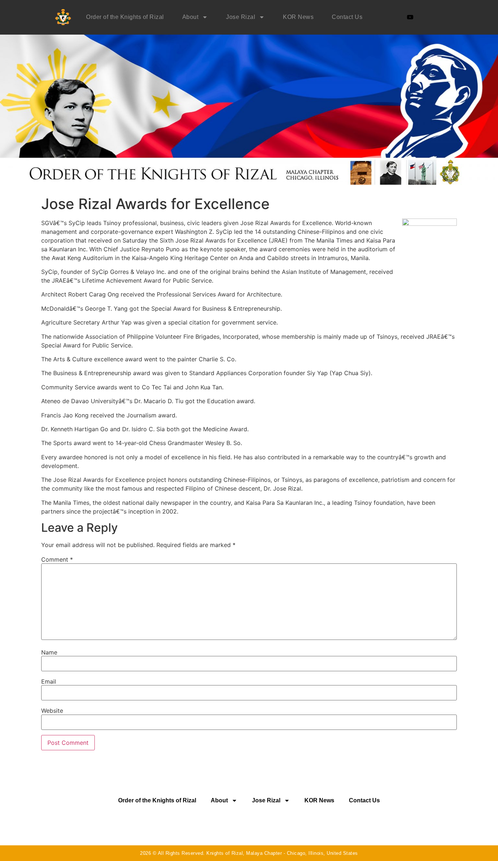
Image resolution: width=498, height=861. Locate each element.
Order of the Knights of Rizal (125, 17)
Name (49, 652)
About (190, 17)
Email (48, 681)
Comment (57, 559)
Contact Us (347, 17)
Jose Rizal (240, 17)
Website (52, 710)
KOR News (298, 17)
